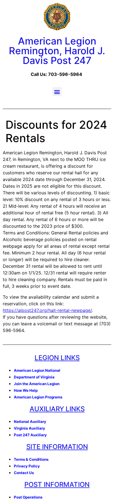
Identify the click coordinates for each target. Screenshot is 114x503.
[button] (57, 91)
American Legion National (37, 370)
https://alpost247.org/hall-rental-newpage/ (47, 310)
